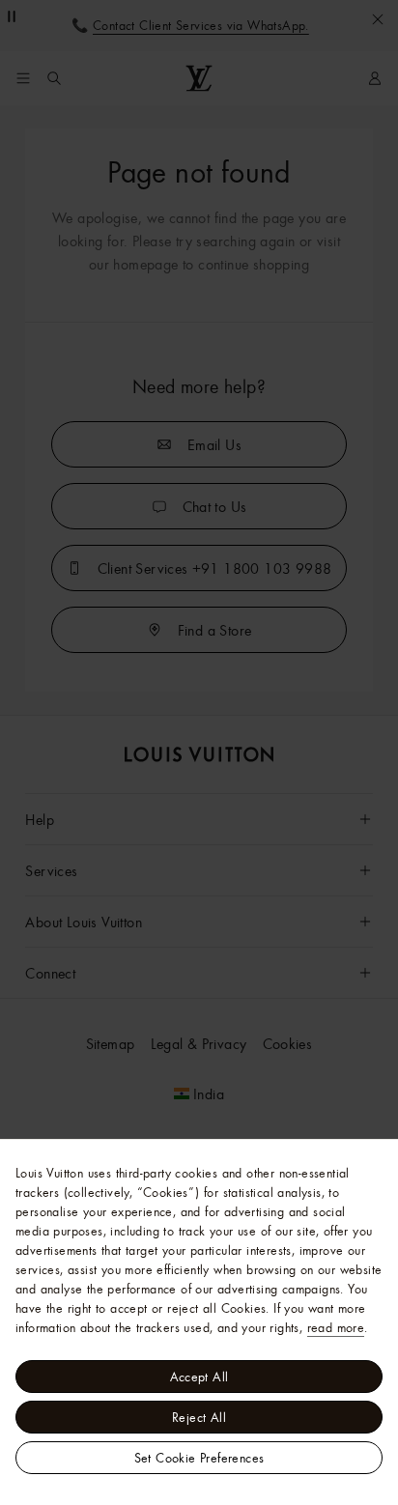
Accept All (199, 1376)
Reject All (199, 1417)
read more (336, 1327)
